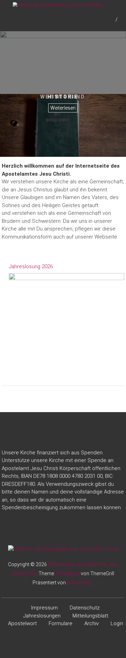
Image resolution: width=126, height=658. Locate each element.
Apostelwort (22, 623)
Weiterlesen (63, 108)
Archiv (91, 623)
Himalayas (68, 573)
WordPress (79, 582)
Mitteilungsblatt (90, 616)
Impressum (44, 608)
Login (117, 623)
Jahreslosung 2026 (31, 266)
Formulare (60, 623)
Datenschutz (85, 608)
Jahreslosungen (42, 616)
